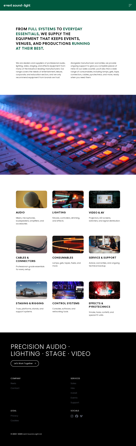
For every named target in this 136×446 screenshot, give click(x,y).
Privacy (14, 415)
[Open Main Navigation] (130, 5)
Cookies (15, 420)
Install (74, 392)
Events (74, 397)
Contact (15, 388)
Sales (73, 383)
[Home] (15, 5)
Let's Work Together (23, 363)
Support (75, 402)
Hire (73, 388)
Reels (13, 383)
